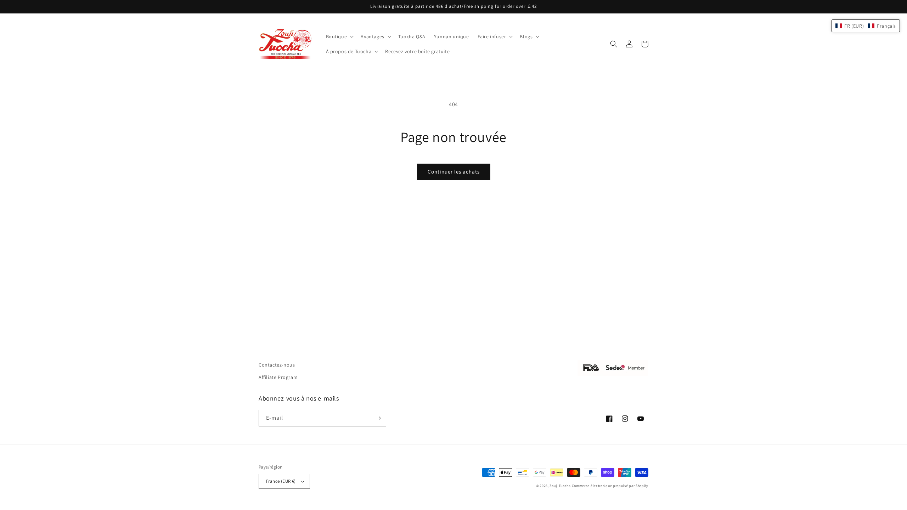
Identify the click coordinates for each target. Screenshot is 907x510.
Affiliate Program (278, 377)
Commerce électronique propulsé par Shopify (610, 485)
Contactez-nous (277, 365)
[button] (339, 36)
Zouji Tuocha (560, 485)
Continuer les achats (454, 171)
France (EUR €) (281, 481)
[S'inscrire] (378, 418)
